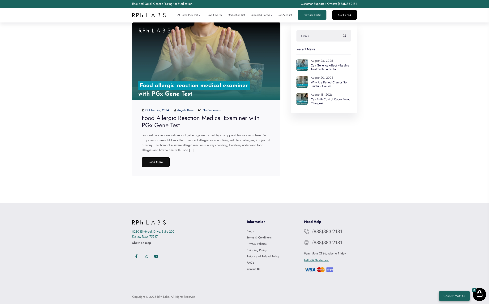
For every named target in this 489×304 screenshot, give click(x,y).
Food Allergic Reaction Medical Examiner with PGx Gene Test (201, 122)
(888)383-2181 (347, 4)
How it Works (214, 15)
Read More (156, 162)
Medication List (236, 15)
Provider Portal (312, 15)
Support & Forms (260, 15)
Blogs (250, 231)
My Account (285, 15)
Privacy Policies (256, 244)
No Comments (211, 110)
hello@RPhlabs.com (316, 260)
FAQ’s (250, 263)
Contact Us (253, 269)
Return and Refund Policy (263, 256)
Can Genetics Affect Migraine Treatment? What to (330, 67)
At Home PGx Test (187, 15)
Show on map (141, 243)
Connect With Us (454, 296)
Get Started (344, 15)
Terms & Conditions (259, 237)
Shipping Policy (257, 250)
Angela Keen (184, 110)
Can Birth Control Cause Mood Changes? (331, 101)
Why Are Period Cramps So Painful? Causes (329, 84)
